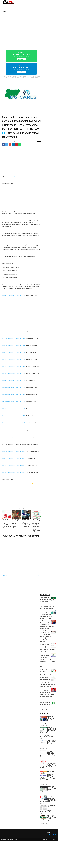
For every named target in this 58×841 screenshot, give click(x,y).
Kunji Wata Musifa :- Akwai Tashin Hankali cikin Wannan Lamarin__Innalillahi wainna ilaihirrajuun (16, 523)
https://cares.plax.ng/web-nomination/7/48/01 (14, 437)
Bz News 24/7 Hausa (12, 839)
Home (3, 76)
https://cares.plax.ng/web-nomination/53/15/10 (14, 451)
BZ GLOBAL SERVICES (51, 839)
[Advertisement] (29, 17)
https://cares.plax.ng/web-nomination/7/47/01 (14, 401)
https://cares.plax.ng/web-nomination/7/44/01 (14, 295)
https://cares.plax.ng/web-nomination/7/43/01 (14, 324)
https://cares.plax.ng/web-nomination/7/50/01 (14, 380)
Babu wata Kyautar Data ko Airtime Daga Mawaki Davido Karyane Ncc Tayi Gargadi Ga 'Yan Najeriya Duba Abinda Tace (26, 523)
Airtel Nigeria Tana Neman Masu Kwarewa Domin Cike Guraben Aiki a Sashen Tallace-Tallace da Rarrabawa (48, 798)
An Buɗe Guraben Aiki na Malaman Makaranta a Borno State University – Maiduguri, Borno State (47, 808)
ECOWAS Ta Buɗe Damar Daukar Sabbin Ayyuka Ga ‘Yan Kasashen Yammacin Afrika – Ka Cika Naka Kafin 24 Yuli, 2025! (47, 706)
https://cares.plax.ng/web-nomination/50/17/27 (14, 458)
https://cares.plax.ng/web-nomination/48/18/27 (14, 465)
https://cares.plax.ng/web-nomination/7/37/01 (14, 345)
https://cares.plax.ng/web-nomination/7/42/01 (14, 331)
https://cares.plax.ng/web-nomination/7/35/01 (14, 359)
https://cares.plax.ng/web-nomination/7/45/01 (14, 416)
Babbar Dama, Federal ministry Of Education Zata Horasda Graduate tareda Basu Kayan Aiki (48, 789)
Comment (38, 141)
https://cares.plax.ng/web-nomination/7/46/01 (14, 394)
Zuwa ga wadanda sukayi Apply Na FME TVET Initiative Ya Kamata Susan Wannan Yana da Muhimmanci (48, 743)
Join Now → (21, 59)
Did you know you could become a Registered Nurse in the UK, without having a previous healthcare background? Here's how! (46, 614)
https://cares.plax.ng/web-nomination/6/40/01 (14, 338)
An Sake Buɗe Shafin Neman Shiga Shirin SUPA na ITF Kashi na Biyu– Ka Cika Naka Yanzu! (48, 818)
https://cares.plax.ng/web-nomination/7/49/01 (14, 387)
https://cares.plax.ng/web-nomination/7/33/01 (14, 373)
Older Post (37, 575)
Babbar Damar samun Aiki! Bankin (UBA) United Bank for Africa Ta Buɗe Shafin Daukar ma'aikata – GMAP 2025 (47, 648)
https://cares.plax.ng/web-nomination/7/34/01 (14, 366)
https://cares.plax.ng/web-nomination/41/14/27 (14, 472)
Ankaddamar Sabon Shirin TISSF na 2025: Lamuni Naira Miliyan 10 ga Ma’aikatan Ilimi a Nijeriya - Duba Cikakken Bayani (47, 624)
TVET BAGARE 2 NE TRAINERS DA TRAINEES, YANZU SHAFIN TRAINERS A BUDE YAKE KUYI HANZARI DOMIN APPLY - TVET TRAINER (48, 764)
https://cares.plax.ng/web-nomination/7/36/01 (14, 352)
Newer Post (5, 575)
